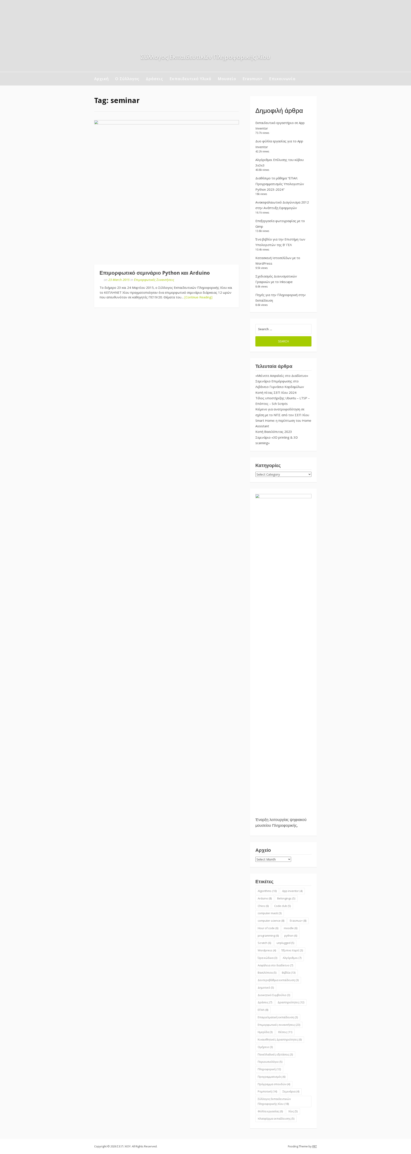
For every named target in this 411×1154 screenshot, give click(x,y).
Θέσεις (285, 1032)
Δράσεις (154, 78)
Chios (263, 906)
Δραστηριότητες (291, 1002)
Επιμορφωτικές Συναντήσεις (154, 279)
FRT (314, 1146)
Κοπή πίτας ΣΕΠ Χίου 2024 (275, 392)
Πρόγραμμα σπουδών (274, 1084)
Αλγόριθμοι (292, 958)
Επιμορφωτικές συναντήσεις (279, 1025)
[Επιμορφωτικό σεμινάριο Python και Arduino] (166, 192)
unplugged (285, 943)
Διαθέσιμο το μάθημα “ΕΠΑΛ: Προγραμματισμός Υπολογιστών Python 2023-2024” (279, 184)
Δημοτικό (266, 987)
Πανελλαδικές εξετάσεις (275, 1054)
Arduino (265, 898)
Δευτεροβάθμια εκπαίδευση (278, 980)
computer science (271, 921)
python (290, 935)
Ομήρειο (265, 1047)
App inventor (292, 891)
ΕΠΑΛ (263, 1010)
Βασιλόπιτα (267, 972)
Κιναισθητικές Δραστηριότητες (280, 1039)
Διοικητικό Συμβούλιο (274, 995)
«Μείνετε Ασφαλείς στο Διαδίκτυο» (281, 375)
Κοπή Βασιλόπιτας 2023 (273, 431)
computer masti (269, 913)
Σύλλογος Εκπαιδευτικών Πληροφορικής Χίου (274, 1101)
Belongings (286, 898)
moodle (290, 928)
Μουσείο (227, 78)
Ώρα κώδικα (267, 958)
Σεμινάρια (291, 1091)
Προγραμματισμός (271, 1077)
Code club (282, 906)
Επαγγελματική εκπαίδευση (278, 1017)
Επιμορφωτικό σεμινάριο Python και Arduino (155, 273)
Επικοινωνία (282, 78)
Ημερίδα (265, 1032)
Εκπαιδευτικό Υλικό (190, 78)
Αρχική (101, 78)
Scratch (264, 943)
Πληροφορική (269, 1069)
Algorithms (267, 891)
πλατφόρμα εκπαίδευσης (276, 1118)
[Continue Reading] (198, 297)
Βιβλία (288, 972)
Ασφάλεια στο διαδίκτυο (275, 965)
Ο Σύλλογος (127, 78)
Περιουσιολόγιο (270, 1062)
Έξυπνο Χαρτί (292, 950)
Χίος (293, 1111)
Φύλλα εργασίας (270, 1111)
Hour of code (268, 928)
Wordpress (267, 950)
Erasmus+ (253, 78)
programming (268, 935)
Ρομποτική (267, 1091)
